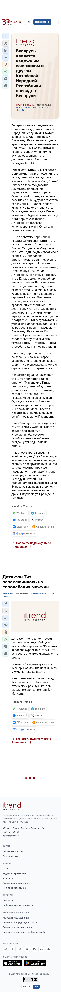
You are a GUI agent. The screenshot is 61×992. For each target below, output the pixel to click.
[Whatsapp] (5, 949)
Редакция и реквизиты (15, 873)
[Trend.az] (12, 22)
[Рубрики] (55, 22)
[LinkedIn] (41, 949)
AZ (30, 986)
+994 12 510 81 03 (11, 832)
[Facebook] (13, 949)
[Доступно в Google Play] (35, 963)
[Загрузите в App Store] (12, 963)
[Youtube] (27, 949)
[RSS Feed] (48, 949)
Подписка (8, 900)
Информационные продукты (18, 905)
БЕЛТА (29, 163)
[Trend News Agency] (12, 806)
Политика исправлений (15, 888)
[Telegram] (34, 949)
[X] (20, 949)
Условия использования (16, 917)
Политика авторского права (18, 927)
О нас (5, 868)
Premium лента (10, 856)
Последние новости (13, 851)
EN (24, 986)
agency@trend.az (11, 835)
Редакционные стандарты (17, 883)
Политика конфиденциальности (20, 922)
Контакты (8, 878)
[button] (6, 36)
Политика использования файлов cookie (24, 932)
